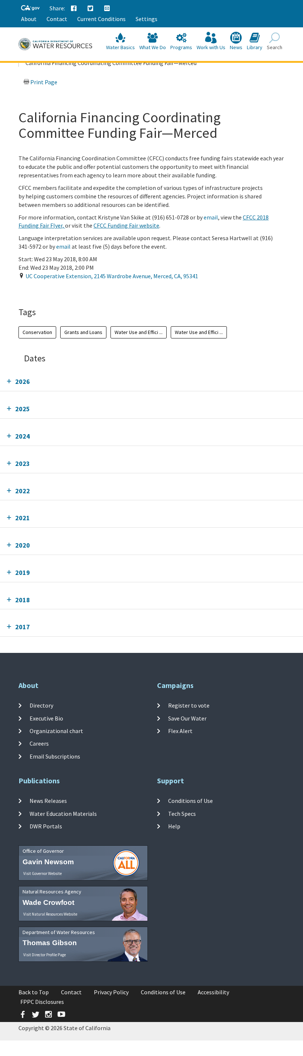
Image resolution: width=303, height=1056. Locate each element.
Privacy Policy (111, 992)
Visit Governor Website (42, 873)
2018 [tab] (22, 600)
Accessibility (213, 992)
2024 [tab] (22, 436)
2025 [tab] (22, 409)
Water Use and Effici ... (139, 332)
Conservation (37, 332)
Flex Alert (180, 731)
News (236, 47)
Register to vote (189, 705)
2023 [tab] (22, 463)
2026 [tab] (22, 381)
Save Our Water (187, 718)
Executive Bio (46, 718)
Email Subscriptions (55, 756)
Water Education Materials (63, 813)
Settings (146, 19)
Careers (39, 743)
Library (254, 47)
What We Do (152, 47)
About (29, 19)
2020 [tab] (22, 545)
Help (174, 826)
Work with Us (211, 47)
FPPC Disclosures (42, 1001)
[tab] (151, 381)
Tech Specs (182, 813)
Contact (57, 19)
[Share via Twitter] (90, 8)
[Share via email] (107, 8)
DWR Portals (46, 826)
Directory (41, 705)
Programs (181, 47)
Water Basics (120, 47)
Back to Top (33, 992)
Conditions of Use (190, 800)
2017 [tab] (22, 627)
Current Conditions (101, 19)
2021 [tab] (22, 518)
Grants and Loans (83, 332)
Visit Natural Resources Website (50, 914)
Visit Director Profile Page (44, 954)
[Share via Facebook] (74, 8)
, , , (111, 276)
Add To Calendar (50, 290)
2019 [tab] (22, 572)
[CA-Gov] (30, 8)
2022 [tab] (22, 491)
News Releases (48, 800)
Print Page (43, 82)
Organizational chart (56, 731)
